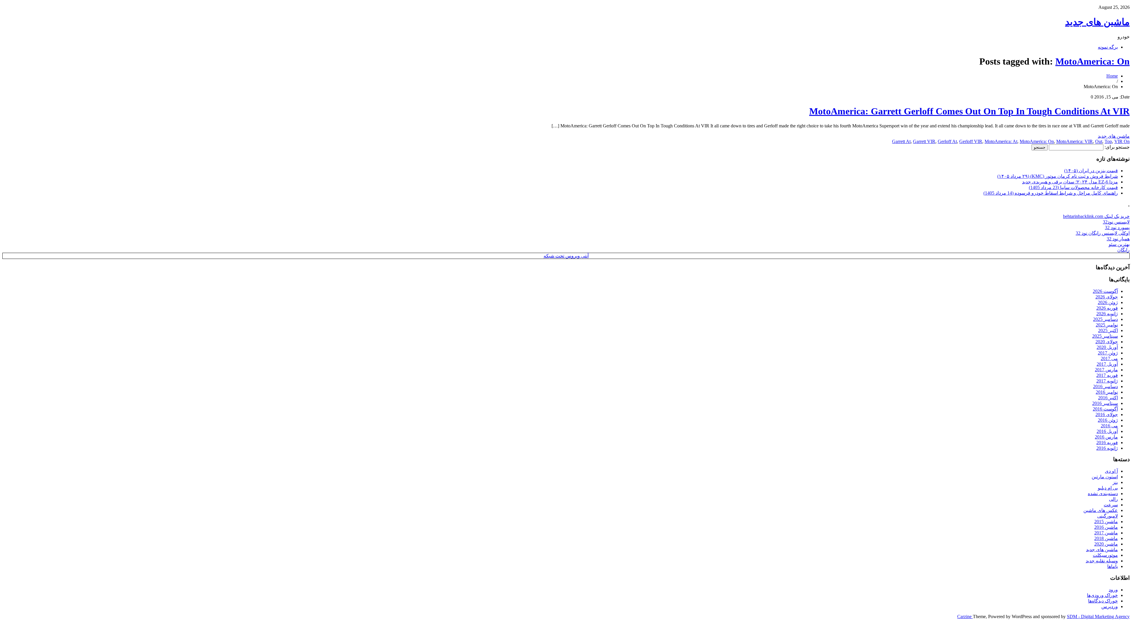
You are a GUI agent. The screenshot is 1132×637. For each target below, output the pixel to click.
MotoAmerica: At (1001, 141)
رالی (1113, 499)
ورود (1113, 589)
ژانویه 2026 (1107, 313)
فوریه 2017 (1107, 375)
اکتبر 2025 (1108, 330)
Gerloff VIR (970, 141)
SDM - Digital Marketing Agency (1098, 616)
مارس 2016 (1106, 436)
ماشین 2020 (1106, 543)
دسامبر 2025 (1105, 319)
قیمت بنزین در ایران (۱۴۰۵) (1091, 170)
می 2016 (1109, 425)
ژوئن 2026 (1108, 302)
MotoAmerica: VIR (1074, 141)
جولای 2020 (1106, 341)
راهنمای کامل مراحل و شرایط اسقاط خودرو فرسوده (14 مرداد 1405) (1050, 193)
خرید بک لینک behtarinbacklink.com (1096, 216)
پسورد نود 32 (1117, 227)
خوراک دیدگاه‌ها (1103, 600)
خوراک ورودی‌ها (1102, 595)
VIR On (1122, 141)
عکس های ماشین (1100, 510)
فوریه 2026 (1107, 308)
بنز (1115, 482)
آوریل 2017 (1107, 364)
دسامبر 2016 (1105, 386)
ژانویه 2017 (1107, 380)
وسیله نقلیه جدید (1102, 560)
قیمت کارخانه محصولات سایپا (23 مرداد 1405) (1073, 187)
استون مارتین (1105, 476)
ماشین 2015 (1106, 521)
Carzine (965, 616)
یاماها (1112, 566)
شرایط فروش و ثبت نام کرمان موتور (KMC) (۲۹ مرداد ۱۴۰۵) (1057, 176)
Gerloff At (947, 141)
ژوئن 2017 (1108, 352)
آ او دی (1111, 471)
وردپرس (1109, 606)
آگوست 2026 (1105, 291)
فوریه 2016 (1107, 442)
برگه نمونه (1108, 47)
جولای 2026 (1106, 296)
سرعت (1111, 504)
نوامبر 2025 (1107, 324)
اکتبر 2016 (1108, 397)
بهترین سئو (1119, 244)
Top (1108, 141)
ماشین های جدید (1097, 22)
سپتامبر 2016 (1105, 403)
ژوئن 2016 (1108, 420)
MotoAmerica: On (1092, 61)
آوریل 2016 (1107, 431)
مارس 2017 (1106, 369)
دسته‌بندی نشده (1103, 493)
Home (1112, 75)
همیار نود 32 (1118, 238)
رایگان (1123, 249)
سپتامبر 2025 (1105, 336)
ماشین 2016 (1106, 527)
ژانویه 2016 (1107, 448)
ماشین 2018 (1106, 538)
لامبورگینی (1107, 515)
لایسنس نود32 (1116, 221)
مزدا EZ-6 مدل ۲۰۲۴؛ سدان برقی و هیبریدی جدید (1070, 181)
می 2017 (1109, 358)
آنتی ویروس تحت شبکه (566, 255)
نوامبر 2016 (1107, 392)
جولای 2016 (1106, 414)
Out (1098, 141)
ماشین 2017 (1106, 532)
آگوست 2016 (1105, 408)
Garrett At (901, 141)
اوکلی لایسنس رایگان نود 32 (1103, 233)
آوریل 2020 (1107, 347)
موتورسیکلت (1105, 555)
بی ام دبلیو (1108, 487)
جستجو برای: (1117, 147)
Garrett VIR (924, 141)
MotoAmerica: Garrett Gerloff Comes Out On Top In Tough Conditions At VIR (969, 111)
